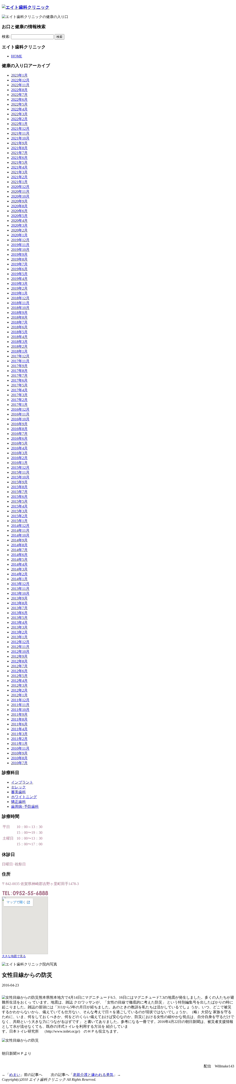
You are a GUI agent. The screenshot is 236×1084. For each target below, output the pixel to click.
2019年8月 (19, 259)
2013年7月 (19, 608)
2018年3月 (19, 342)
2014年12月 (20, 526)
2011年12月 (20, 700)
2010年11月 (20, 748)
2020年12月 (20, 187)
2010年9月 (19, 753)
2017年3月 (19, 395)
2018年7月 (19, 322)
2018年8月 (19, 317)
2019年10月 (20, 250)
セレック (18, 787)
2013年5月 (19, 618)
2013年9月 (19, 598)
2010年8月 (19, 758)
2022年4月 (19, 109)
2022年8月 (19, 90)
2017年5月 (19, 385)
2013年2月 (19, 632)
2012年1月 (19, 695)
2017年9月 (19, 366)
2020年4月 (19, 221)
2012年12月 (20, 642)
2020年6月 (19, 211)
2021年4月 (19, 167)
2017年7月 (19, 375)
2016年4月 (19, 448)
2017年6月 (19, 380)
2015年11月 (20, 472)
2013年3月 (19, 627)
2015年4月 (19, 506)
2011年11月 (20, 705)
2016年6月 (19, 438)
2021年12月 (20, 129)
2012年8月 (19, 661)
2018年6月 (19, 327)
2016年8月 (19, 429)
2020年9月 (19, 201)
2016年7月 (19, 434)
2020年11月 (20, 191)
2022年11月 (20, 85)
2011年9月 (19, 714)
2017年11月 (20, 361)
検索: (6, 37)
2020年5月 (19, 216)
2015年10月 (20, 477)
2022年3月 (19, 114)
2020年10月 (20, 196)
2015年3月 (19, 511)
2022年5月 (19, 104)
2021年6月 (19, 158)
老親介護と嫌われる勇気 (93, 1075)
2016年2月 (19, 458)
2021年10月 (20, 138)
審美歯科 (18, 792)
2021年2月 (19, 177)
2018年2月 (19, 346)
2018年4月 (19, 337)
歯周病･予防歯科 (25, 806)
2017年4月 (19, 390)
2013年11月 (20, 589)
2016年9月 (19, 424)
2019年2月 (19, 288)
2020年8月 (19, 206)
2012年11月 (20, 647)
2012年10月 (20, 651)
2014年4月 (19, 564)
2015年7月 (19, 492)
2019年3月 (19, 283)
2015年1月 (19, 521)
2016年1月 (19, 463)
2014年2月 (19, 574)
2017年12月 (20, 356)
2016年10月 (20, 419)
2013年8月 (19, 603)
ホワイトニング (24, 797)
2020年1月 (19, 235)
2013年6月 (19, 613)
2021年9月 (19, 143)
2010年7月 (19, 763)
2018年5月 (19, 332)
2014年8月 (19, 545)
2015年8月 (19, 487)
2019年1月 (19, 293)
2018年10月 (20, 308)
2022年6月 (19, 99)
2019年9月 (19, 254)
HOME (16, 56)
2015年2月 (19, 516)
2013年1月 (19, 637)
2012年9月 (19, 656)
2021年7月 (19, 153)
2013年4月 (19, 622)
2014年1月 (19, 579)
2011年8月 (19, 719)
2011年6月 (19, 724)
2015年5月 (19, 501)
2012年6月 (19, 671)
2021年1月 (19, 182)
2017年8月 (19, 371)
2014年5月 (19, 559)
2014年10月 (20, 535)
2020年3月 (19, 225)
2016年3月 (19, 453)
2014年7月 (19, 550)
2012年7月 (19, 666)
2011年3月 (19, 734)
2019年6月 (19, 269)
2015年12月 (20, 467)
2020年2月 (19, 230)
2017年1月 (19, 405)
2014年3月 (19, 569)
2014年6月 (19, 555)
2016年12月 (20, 409)
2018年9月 (19, 313)
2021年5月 (19, 162)
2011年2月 (19, 739)
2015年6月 (19, 497)
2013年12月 (20, 584)
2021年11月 (20, 133)
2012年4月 (19, 681)
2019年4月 (19, 279)
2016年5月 (19, 443)
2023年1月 (19, 75)
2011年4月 (19, 729)
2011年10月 (20, 710)
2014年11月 (20, 530)
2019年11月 (20, 245)
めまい (14, 1075)
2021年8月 (19, 148)
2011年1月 (19, 743)
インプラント (22, 782)
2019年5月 (19, 274)
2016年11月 (20, 414)
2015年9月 (19, 482)
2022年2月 (19, 119)
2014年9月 (19, 540)
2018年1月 (19, 351)
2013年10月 (20, 593)
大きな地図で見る (14, 956)
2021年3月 (19, 172)
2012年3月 (19, 685)
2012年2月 (19, 690)
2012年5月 (19, 676)
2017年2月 (19, 400)
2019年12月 (20, 240)
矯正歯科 (18, 802)
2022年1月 (19, 124)
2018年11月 (20, 303)
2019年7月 (19, 264)
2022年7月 (19, 95)
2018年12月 (20, 298)
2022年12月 (20, 80)
